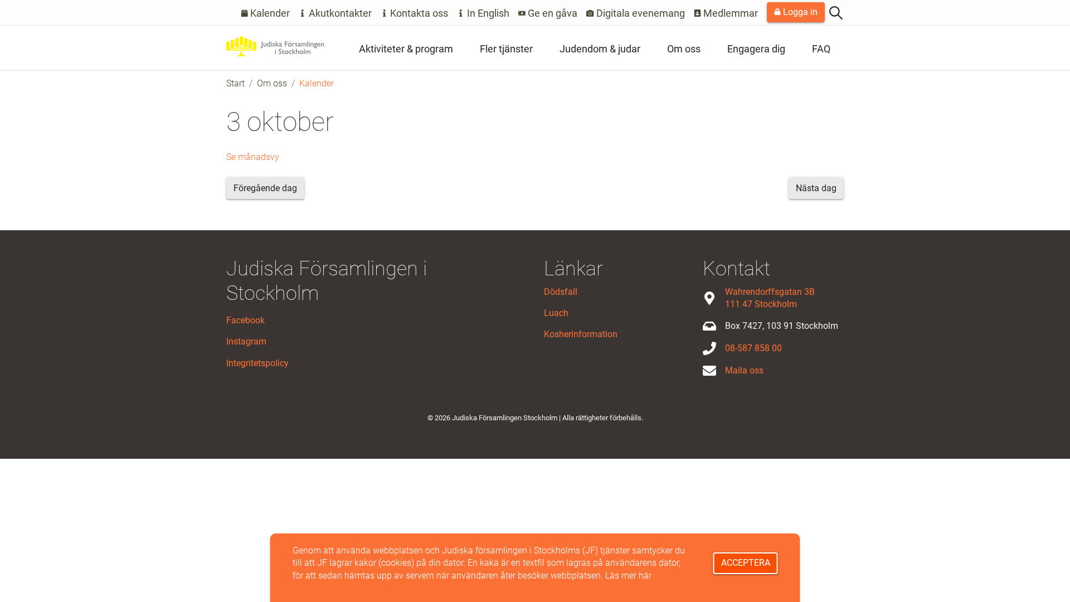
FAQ (821, 49)
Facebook (245, 320)
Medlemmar (729, 13)
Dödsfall (560, 292)
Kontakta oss (418, 13)
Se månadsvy (252, 157)
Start (235, 83)
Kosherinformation (580, 334)
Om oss (684, 49)
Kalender (269, 13)
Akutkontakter (339, 13)
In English (487, 13)
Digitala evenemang (639, 13)
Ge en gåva (551, 13)
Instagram (246, 341)
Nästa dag (816, 188)
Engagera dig (756, 49)
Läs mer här (628, 575)
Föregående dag (265, 188)
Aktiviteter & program (406, 49)
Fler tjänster (506, 49)
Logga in (799, 12)
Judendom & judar (600, 49)
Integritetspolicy (257, 363)
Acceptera (745, 562)
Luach (556, 313)
